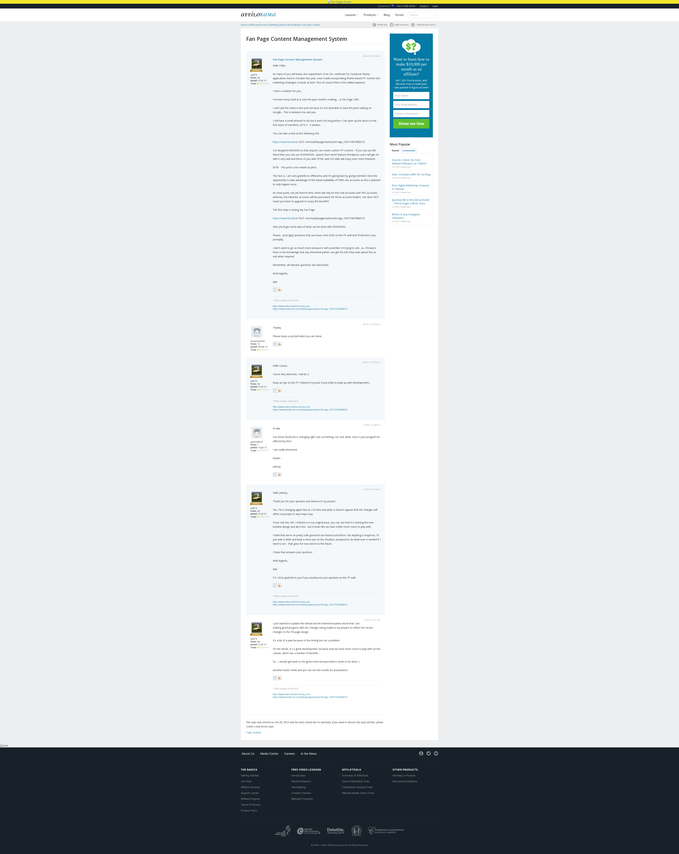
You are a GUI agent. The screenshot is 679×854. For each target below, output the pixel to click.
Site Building (298, 787)
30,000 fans (382, 24)
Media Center (269, 753)
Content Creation (301, 792)
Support (424, 6)
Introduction (298, 775)
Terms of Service (250, 804)
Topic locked (253, 732)
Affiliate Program (250, 798)
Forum (399, 15)
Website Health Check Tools (358, 792)
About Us (248, 753)
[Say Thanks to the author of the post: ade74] (277, 290)
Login (435, 6)
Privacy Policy (249, 810)
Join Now (246, 781)
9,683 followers (401, 24)
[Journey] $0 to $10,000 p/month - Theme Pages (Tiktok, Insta (410, 201)
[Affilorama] (258, 13)
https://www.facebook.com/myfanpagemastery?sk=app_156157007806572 (310, 308)
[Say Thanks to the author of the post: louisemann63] (277, 344)
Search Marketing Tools (355, 781)
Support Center (250, 792)
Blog (387, 15)
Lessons (351, 15)
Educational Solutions (405, 781)
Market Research (301, 781)
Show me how (411, 123)
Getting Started (250, 775)
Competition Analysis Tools (357, 787)
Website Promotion (302, 798)
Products (370, 15)
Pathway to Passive (404, 775)
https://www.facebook (285, 142)
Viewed (395, 150)
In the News (309, 753)
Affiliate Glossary (250, 787)
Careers (289, 753)
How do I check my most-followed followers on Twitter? (409, 161)
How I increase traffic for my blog (411, 174)
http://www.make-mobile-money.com (291, 306)
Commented (409, 150)
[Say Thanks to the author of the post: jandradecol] (277, 474)
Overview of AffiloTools (355, 775)
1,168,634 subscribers (426, 24)
